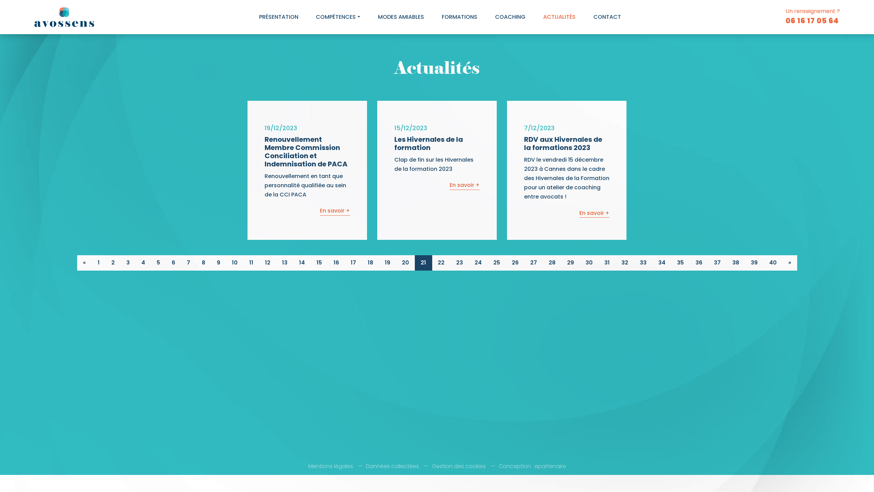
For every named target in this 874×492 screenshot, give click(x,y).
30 (589, 262)
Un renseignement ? (813, 16)
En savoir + (335, 211)
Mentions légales (330, 466)
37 (717, 262)
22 (441, 262)
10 (235, 262)
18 (370, 262)
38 (735, 262)
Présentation (278, 17)
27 (533, 262)
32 (624, 262)
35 (680, 262)
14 (302, 262)
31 (607, 262)
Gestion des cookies (459, 466)
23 (459, 262)
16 (336, 262)
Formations (459, 17)
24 (478, 262)
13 (284, 262)
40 (773, 262)
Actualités (559, 17)
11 (251, 262)
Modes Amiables (401, 17)
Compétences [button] (336, 17)
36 (698, 262)
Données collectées (392, 466)
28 (552, 262)
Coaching (510, 17)
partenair (550, 466)
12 (267, 262)
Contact (607, 17)
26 (515, 262)
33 (643, 262)
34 (661, 262)
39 (754, 262)
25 (496, 262)
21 (423, 262)
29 (570, 262)
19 (387, 262)
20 (405, 262)
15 (319, 262)
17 (353, 262)
